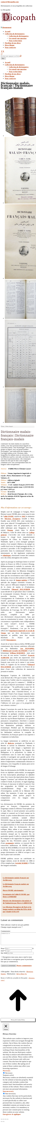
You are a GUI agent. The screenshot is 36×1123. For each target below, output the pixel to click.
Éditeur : (4, 473)
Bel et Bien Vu (21, 974)
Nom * (3, 948)
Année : (3, 482)
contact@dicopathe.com (10, 2)
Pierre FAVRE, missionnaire (13, 890)
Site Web (4, 953)
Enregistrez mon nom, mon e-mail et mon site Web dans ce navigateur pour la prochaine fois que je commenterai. (17, 959)
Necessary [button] (6, 1071)
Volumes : (4, 485)
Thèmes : (3, 426)
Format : (4, 492)
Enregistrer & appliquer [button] (12, 1114)
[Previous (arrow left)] (1, 1121)
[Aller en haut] (18, 1017)
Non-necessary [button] (8, 1091)
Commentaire (5, 931)
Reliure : (4, 494)
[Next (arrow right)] (3, 1121)
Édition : (4, 480)
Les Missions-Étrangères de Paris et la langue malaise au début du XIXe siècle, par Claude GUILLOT (17, 909)
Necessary (8, 1073)
